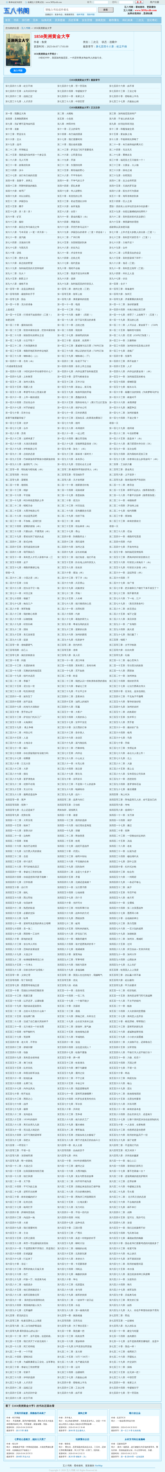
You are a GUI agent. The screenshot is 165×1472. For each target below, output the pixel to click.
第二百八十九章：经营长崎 (19, 624)
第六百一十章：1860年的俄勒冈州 (74, 1161)
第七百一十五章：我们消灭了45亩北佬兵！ (26, 1341)
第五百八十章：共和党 (68, 1109)
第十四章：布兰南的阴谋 (69, 134)
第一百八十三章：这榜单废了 (20, 438)
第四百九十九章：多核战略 (70, 970)
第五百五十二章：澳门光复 (19, 1063)
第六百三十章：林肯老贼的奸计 (21, 1197)
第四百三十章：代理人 (68, 851)
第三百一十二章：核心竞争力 (124, 660)
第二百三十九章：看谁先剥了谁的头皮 (24, 536)
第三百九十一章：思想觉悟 (122, 779)
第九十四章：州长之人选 (121, 273)
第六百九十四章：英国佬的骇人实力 (23, 1305)
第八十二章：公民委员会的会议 (125, 253)
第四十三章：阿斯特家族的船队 (21, 186)
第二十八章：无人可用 (16, 160)
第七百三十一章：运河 (68, 1367)
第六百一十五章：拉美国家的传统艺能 (24, 1171)
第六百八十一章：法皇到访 (122, 1279)
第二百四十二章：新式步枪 (19, 542)
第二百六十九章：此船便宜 (70, 588)
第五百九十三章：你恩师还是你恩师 (127, 1130)
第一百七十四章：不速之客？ (124, 418)
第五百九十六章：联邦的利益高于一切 (128, 1135)
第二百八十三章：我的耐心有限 (21, 614)
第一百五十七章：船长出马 (122, 387)
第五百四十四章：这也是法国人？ (74, 1047)
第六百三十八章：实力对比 (70, 1207)
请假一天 (113, 423)
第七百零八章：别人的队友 (122, 1326)
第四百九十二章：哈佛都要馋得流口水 (24, 959)
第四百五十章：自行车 (16, 887)
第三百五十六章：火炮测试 (19, 722)
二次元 (140, 20)
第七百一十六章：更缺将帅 (70, 1341)
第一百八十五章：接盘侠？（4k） (126, 438)
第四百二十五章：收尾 (68, 841)
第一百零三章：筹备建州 (121, 289)
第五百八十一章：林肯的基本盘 (125, 1109)
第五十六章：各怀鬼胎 (68, 206)
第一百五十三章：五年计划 (70, 382)
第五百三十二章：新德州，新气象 (74, 1026)
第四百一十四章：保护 (120, 820)
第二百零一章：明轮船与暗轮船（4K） (24, 469)
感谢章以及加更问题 (119, 227)
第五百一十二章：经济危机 (122, 990)
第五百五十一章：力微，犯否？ (125, 1057)
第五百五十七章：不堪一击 (122, 1068)
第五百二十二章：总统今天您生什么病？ (25, 1011)
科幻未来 (127, 20)
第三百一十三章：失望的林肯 (20, 665)
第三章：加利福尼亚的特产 (122, 113)
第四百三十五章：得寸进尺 (19, 861)
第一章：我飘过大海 (15, 113)
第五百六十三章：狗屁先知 (122, 1078)
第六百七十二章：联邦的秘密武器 (126, 1264)
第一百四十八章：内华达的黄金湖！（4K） (131, 371)
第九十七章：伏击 (118, 278)
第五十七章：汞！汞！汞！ (19, 211)
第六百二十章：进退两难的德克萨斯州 (128, 1176)
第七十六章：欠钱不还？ (121, 242)
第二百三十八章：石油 (120, 531)
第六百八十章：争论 (67, 1279)
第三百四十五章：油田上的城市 (73, 701)
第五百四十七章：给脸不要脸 (72, 1052)
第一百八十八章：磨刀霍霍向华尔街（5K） (131, 444)
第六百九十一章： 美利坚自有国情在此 (24, 1300)
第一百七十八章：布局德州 (70, 428)
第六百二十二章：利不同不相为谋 (74, 1181)
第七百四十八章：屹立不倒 (111, 46)
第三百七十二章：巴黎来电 (70, 748)
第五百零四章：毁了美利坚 (19, 980)
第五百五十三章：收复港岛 (70, 1063)
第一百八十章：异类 (15, 433)
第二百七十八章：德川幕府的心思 (74, 603)
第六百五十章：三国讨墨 (69, 1228)
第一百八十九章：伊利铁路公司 (21, 449)
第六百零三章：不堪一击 (17, 1150)
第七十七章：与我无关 (16, 247)
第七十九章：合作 (118, 247)
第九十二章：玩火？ (15, 273)
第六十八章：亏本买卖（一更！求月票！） (26, 232)
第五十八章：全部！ (67, 211)
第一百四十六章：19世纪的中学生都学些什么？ (29, 371)
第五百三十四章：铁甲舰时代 (20, 1032)
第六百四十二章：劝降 (120, 1212)
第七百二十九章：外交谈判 (122, 1362)
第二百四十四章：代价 (120, 542)
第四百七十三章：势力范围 (122, 923)
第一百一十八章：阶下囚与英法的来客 (76, 320)
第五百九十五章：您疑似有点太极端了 (76, 1135)
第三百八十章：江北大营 (17, 763)
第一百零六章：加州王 (120, 294)
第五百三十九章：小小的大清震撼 (126, 1037)
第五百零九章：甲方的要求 (122, 985)
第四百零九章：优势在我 (17, 815)
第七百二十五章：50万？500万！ (73, 1357)
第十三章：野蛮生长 (15, 134)
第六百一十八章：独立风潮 (19, 1176)
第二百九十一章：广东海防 (122, 624)
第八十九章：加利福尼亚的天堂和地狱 (24, 268)
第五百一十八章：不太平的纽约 (125, 1001)
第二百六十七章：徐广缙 (121, 583)
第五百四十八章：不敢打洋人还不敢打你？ (130, 1052)
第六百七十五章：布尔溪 (121, 1269)
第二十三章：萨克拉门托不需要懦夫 (75, 149)
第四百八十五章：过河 (120, 944)
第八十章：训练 (13, 253)
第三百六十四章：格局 (120, 732)
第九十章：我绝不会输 (68, 268)
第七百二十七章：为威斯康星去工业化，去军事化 (30, 1362)
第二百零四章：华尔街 (16, 474)
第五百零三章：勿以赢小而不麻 (125, 975)
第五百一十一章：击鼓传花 (70, 990)
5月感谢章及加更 (13, 366)
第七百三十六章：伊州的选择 (20, 1377)
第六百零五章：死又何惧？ (122, 1150)
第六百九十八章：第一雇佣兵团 (73, 1310)
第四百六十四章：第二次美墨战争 (126, 908)
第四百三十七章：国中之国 (122, 861)
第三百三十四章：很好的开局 (124, 681)
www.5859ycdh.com (146, 10)
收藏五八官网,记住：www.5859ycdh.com (45, 2)
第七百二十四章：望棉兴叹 (19, 1357)
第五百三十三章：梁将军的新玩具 (126, 1026)
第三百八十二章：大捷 (120, 763)
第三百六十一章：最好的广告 (124, 727)
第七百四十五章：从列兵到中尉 (21, 91)
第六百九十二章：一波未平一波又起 (75, 1300)
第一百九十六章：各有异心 (70, 459)
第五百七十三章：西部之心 (19, 1099)
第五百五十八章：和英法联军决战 (22, 1073)
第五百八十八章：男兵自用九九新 (22, 1124)
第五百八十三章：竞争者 (69, 1114)
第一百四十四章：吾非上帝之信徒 (74, 366)
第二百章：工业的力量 (120, 464)
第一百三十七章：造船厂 (121, 351)
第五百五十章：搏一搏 (68, 1057)
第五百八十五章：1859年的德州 (21, 1119)
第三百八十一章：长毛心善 (70, 763)
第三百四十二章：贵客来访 (70, 696)
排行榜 (26, 20)
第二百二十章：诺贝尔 (68, 500)
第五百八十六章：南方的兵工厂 (73, 1119)
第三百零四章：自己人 (16, 650)
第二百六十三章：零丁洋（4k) (72, 578)
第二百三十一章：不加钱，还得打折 (23, 521)
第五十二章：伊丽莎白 (16, 201)
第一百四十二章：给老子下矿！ (73, 361)
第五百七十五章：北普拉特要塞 (125, 1099)
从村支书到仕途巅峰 (135, 1439)
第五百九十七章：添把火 (17, 1140)
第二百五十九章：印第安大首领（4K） (128, 567)
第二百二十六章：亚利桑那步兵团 (74, 511)
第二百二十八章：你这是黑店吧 (21, 516)
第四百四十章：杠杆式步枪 (122, 867)
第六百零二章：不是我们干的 (124, 1145)
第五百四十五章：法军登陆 (122, 1047)
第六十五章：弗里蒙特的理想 (124, 222)
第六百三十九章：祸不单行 (122, 1207)
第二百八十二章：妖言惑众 (122, 609)
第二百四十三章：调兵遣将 (70, 542)
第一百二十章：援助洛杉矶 (19, 325)
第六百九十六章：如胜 (120, 1305)
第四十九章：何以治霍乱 (17, 196)
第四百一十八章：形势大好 (19, 830)
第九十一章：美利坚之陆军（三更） (127, 268)
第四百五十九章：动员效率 (19, 903)
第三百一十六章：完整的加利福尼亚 (23, 671)
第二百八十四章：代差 (68, 614)
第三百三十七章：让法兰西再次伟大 (127, 686)
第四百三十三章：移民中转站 (72, 856)
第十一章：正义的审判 (68, 129)
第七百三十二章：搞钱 (120, 1367)
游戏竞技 (100, 20)
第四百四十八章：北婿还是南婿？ (74, 882)
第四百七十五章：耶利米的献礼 (73, 928)
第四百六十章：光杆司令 (69, 903)
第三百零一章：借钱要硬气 (19, 645)
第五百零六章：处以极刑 (121, 980)
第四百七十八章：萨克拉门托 (72, 934)
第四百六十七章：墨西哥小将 (124, 913)
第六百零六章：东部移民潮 (19, 1155)
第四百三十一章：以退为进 (122, 851)
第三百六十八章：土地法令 (19, 743)
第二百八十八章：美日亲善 (122, 619)
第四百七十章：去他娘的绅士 (124, 918)
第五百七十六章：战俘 (16, 1104)
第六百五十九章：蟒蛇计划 (70, 1243)
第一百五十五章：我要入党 (19, 387)
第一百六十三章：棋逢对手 (122, 397)
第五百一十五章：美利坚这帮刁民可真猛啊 (130, 995)
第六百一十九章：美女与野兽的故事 (75, 1176)
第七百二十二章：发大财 (69, 1351)
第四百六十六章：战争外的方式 (73, 913)
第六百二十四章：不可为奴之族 (21, 1186)
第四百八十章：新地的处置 (19, 939)
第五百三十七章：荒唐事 (17, 1037)
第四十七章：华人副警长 (69, 191)
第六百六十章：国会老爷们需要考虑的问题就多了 (134, 1243)
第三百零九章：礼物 (119, 655)
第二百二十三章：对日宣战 (70, 505)
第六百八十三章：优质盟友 (70, 1284)
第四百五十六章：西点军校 (19, 897)
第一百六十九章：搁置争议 (122, 407)
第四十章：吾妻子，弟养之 (19, 180)
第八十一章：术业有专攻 (69, 253)
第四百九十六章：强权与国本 (72, 965)
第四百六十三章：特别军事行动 (73, 908)
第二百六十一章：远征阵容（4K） (126, 572)
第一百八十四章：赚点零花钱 (72, 438)
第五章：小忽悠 (65, 119)
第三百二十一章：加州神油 (122, 676)
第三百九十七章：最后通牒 (122, 789)
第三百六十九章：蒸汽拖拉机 (72, 743)
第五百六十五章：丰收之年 (70, 1083)
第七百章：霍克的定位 (16, 1315)
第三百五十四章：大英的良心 (72, 717)
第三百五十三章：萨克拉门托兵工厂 (23, 717)
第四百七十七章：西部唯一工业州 (22, 934)
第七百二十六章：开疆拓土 (122, 1357)
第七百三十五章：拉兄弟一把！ (125, 1372)
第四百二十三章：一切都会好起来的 (127, 836)
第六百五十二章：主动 (16, 1233)
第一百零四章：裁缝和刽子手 (20, 294)
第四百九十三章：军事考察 (70, 959)
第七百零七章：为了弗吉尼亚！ (73, 1326)
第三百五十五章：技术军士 (122, 717)
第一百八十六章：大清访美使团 (21, 444)
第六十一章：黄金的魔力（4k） (73, 217)
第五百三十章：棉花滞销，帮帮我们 (127, 1021)
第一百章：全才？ (118, 284)
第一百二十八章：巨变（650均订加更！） (130, 335)
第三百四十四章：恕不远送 (19, 701)
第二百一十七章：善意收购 (70, 495)
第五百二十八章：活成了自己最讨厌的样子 (26, 1021)
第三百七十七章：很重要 (17, 758)
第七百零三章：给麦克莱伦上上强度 (23, 1320)
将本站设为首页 (15, 2)
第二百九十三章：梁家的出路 (72, 629)
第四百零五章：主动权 (68, 805)
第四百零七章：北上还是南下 (20, 810)
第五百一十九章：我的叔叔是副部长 (23, 1006)
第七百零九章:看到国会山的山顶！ (22, 1331)
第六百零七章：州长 (67, 1155)
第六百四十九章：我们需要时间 (21, 1228)
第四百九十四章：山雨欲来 (122, 959)
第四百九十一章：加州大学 (122, 954)
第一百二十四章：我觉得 (69, 330)
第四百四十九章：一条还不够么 (125, 882)
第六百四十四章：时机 (68, 1217)
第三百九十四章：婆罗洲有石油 (125, 784)
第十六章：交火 (13, 139)
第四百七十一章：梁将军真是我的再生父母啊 (28, 923)
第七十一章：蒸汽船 (15, 237)
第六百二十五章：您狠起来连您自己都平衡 (78, 1186)
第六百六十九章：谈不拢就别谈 (125, 1259)
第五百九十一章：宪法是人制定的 (22, 1130)
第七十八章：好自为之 (68, 247)
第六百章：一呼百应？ (16, 1145)
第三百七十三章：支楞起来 (122, 748)
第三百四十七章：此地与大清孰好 (22, 707)
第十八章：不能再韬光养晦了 (124, 139)
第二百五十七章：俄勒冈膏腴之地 (22, 567)
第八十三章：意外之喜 (16, 258)
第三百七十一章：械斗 (16, 748)
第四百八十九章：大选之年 (19, 954)
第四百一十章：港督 (67, 815)
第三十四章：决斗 (14, 170)
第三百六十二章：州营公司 (19, 732)
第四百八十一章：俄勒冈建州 (72, 939)
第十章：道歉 (12, 129)
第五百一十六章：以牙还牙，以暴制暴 (24, 1001)
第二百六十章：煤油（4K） (71, 572)
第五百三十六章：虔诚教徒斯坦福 (126, 1032)
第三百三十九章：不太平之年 (72, 691)
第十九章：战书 (13, 144)
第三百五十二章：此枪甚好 (122, 712)
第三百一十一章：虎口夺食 (70, 660)
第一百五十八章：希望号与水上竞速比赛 (25, 392)
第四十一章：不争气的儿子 (70, 180)
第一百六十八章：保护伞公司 (72, 407)
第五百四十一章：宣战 (68, 1042)
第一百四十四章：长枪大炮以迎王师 (127, 309)
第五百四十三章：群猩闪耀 (19, 1047)
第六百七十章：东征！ (16, 1264)
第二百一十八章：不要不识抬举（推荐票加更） (133, 495)
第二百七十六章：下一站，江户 (125, 598)
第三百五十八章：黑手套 (121, 722)
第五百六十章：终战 (119, 1073)
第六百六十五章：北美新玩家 (72, 1253)
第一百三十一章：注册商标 (122, 340)
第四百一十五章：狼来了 (17, 825)
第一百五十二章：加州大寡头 (20, 382)
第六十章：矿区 (13, 217)
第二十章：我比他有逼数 (69, 144)
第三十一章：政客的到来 (17, 165)
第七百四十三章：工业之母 (122, 91)
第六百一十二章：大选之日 (19, 1166)
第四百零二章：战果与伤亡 (70, 799)
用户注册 (154, 2)
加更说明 (10, 320)
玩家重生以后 (82, 1439)
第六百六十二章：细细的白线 (72, 1248)
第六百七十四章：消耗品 (69, 1269)
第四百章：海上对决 (119, 794)
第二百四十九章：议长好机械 (72, 552)
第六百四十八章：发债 (120, 1222)
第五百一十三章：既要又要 (19, 995)
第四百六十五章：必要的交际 (20, 913)
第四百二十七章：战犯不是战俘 (73, 846)
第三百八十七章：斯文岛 (69, 774)
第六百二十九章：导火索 (121, 1192)
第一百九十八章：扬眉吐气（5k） (22, 464)
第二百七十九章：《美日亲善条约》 (127, 603)
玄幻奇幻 (152, 20)
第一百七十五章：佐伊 (16, 423)
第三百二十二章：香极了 (17, 681)
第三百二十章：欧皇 (67, 676)
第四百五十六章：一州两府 (122, 877)
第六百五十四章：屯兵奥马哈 (124, 1233)
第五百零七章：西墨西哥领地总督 (22, 985)
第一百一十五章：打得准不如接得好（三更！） (29, 315)
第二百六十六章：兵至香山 (70, 583)
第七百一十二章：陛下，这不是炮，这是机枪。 (29, 1336)
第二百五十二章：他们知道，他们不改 (76, 557)
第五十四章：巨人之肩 (120, 201)
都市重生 (114, 20)
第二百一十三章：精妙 (16, 490)
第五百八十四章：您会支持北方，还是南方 (130, 1114)
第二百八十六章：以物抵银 (19, 619)
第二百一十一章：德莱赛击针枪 (73, 485)
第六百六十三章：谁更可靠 (122, 1248)
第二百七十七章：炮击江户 (19, 603)
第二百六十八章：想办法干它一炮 (22, 588)
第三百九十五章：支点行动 (19, 789)
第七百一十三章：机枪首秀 (70, 1336)
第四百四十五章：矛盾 (68, 877)
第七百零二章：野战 (119, 1315)
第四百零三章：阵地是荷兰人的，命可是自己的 (133, 799)
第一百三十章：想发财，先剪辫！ (74, 340)
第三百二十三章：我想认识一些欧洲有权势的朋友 (82, 681)
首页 (7, 20)
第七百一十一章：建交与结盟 (124, 1331)
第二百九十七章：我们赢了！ (124, 634)
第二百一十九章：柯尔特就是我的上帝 (24, 500)
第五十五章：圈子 (14, 206)
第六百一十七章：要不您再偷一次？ (127, 1171)
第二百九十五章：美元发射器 (20, 634)
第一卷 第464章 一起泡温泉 (132, 1457)
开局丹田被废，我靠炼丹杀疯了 (30, 1413)
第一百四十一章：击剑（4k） (20, 361)
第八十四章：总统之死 (68, 258)
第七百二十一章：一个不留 (19, 1351)
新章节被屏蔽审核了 (15, 418)
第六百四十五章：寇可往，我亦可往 (127, 1217)
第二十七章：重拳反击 (120, 155)
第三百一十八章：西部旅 (121, 671)
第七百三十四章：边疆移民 (70, 1372)
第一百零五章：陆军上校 (69, 294)
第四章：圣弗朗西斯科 (16, 119)
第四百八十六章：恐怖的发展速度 (22, 949)
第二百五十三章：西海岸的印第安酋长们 (129, 557)
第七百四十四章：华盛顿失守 (72, 91)
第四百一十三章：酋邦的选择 (72, 820)
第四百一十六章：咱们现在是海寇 (74, 825)
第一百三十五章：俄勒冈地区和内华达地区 (26, 351)
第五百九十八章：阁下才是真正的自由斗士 (78, 1140)
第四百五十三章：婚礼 (16, 892)
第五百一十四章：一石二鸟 (70, 995)
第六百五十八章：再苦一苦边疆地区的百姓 (26, 1243)
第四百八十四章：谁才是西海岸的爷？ (76, 944)
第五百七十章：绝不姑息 (17, 1094)
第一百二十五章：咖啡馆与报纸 (125, 330)
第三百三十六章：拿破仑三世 (72, 686)
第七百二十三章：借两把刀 (122, 1351)
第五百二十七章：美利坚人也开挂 (126, 1016)
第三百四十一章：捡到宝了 (19, 696)
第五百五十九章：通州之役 (70, 1073)
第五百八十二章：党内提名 (19, 1114)
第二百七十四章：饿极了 (17, 598)
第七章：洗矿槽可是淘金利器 (20, 124)
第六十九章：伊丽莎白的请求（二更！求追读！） (82, 232)
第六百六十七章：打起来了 (19, 1259)
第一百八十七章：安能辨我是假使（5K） (77, 444)
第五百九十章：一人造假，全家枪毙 (127, 1124)
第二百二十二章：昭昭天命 (19, 505)
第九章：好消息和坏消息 (121, 124)
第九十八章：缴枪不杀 (16, 284)
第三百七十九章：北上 (120, 758)
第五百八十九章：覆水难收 (70, 1124)
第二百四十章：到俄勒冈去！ (72, 536)
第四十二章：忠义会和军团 (122, 180)
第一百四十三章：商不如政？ (124, 361)
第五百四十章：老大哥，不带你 (21, 1042)
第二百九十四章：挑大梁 (121, 629)
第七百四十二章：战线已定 (19, 96)
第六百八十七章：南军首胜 (122, 1290)
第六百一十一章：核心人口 (122, 1161)
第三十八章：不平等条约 (69, 175)
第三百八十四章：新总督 (69, 769)
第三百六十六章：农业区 (69, 738)
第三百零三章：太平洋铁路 (122, 645)
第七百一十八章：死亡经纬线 (20, 1346)
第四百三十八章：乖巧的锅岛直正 (22, 867)
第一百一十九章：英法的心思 (124, 320)
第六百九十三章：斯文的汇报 (124, 1300)
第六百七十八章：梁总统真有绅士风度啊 (129, 1274)
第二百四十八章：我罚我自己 (20, 552)
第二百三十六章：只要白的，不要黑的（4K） (28, 531)
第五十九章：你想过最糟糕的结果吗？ (128, 211)
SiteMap (98, 1465)
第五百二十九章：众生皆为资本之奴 (75, 1021)
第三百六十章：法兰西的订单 (72, 727)
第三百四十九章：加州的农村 (124, 707)
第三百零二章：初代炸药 (69, 645)
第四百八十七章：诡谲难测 (70, 949)
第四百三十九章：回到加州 (70, 867)
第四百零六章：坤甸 (119, 805)
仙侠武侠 (46, 20)
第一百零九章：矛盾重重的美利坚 (126, 299)
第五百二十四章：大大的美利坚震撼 (127, 1011)
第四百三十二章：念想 (16, 856)
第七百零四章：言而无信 (69, 1320)
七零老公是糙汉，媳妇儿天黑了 (30, 1439)
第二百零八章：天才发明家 (70, 480)
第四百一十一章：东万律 (121, 815)
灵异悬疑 (60, 20)
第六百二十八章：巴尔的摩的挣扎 (74, 1192)
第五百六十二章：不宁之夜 (70, 1078)
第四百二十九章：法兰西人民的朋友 (23, 851)
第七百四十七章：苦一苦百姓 (72, 86)
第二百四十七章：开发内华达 (124, 547)
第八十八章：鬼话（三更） (122, 263)
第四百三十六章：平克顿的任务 (73, 861)
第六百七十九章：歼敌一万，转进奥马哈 (25, 1279)
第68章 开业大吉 (23, 1457)
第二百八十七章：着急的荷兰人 (73, 619)
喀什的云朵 (135, 1413)
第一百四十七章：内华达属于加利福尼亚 (77, 371)
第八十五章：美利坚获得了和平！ (126, 258)
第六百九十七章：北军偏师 (19, 1310)
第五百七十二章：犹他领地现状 (125, 1094)
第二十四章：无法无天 (120, 149)
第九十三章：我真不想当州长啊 (73, 273)
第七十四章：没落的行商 (17, 242)
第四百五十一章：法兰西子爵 (72, 887)
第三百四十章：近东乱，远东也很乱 (127, 691)
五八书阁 (16, 10)
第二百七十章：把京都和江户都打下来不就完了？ (134, 588)
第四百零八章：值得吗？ (121, 810)
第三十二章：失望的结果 (69, 165)
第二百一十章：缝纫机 (16, 485)
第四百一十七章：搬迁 (120, 825)
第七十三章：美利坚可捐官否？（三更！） (130, 237)
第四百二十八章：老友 (120, 846)
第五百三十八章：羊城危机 (70, 1037)
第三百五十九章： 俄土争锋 (19, 727)
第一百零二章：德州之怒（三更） (74, 289)
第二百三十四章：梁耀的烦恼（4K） (23, 526)
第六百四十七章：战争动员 (70, 1222)
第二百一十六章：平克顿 (17, 495)
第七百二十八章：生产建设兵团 (73, 1362)
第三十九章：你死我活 (120, 175)
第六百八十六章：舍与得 (69, 1290)
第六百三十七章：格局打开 (19, 1207)
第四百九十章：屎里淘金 (69, 954)
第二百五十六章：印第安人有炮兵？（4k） (130, 562)
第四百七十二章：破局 (68, 923)
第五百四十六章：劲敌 (16, 1052)
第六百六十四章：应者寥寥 (19, 1253)
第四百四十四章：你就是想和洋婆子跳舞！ (26, 877)
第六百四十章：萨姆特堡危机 (20, 1212)
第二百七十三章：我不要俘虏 (124, 593)
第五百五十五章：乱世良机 (19, 1068)
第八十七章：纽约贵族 (68, 263)
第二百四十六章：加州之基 (70, 547)
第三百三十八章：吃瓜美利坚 (20, 691)
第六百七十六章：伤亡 (16, 1274)
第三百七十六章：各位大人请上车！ (127, 753)
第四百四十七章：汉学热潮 (19, 882)
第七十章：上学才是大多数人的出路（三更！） (133, 232)
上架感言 (10, 309)
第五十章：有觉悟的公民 (69, 196)
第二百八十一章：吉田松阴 (70, 609)
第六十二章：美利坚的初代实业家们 (127, 217)
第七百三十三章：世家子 (17, 1372)
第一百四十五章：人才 (120, 366)
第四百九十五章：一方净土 (19, 965)
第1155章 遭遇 (22, 1430)
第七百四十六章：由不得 (121, 86)
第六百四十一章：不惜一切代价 (73, 1212)
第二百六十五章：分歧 (16, 583)
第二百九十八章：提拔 (16, 640)
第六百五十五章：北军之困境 (20, 1238)
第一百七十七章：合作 (16, 428)
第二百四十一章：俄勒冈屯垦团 (125, 536)
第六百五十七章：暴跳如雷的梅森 (126, 1238)
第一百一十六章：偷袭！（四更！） (75, 315)
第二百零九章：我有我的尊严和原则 (127, 480)
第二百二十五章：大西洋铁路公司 (22, 511)
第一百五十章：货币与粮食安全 (73, 376)
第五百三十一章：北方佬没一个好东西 (24, 1026)
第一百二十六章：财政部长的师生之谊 (24, 335)
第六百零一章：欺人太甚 (69, 1145)
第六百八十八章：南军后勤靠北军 (22, 1295)
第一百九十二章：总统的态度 (20, 454)
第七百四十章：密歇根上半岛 (124, 96)
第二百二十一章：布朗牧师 (122, 500)
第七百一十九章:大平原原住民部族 (74, 1346)
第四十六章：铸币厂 (15, 191)
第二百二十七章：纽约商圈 (122, 511)
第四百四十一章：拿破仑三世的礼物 (23, 872)
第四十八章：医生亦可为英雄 (124, 191)
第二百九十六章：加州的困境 (72, 634)
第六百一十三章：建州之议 (70, 1166)
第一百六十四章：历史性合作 (20, 402)
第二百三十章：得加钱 (120, 516)
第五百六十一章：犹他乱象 (19, 1078)
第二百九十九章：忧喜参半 (70, 640)
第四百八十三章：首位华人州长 (21, 944)
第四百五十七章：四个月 (69, 897)
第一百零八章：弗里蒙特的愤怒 (73, 299)
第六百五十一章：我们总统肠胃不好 (127, 1228)
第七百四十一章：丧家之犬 (70, 96)
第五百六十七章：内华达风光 (20, 1088)
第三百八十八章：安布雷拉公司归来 (127, 774)
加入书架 (18, 70)
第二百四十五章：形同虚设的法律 (22, 547)
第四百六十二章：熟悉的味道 (20, 908)
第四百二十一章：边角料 (17, 836)
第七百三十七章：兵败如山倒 (124, 101)
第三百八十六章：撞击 (16, 774)
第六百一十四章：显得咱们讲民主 (126, 1166)
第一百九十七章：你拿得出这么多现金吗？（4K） (134, 459)
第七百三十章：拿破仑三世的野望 (22, 1367)
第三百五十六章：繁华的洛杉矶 (125, 701)
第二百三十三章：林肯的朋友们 (125, 521)
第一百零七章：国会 (15, 299)
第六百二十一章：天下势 (17, 1181)
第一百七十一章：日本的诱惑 (72, 413)
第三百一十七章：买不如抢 (70, 671)
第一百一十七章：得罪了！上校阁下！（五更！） (134, 315)
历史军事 (73, 20)
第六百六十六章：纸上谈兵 (122, 1253)
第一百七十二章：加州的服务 (124, 413)
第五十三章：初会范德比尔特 (72, 201)
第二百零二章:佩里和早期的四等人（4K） (78, 469)
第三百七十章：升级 (119, 743)
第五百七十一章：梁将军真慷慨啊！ (75, 1094)
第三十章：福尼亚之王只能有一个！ (127, 160)
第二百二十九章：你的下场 (70, 516)
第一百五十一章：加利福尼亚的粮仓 (127, 376)
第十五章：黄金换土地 (120, 134)
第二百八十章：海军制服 (17, 609)
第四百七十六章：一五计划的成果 (126, 928)
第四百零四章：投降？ (16, 805)
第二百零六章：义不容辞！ (122, 474)
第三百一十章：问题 (15, 660)
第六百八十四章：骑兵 (120, 1284)
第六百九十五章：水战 (68, 1305)
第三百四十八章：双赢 (68, 707)
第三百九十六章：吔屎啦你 (70, 789)
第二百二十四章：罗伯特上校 (124, 505)
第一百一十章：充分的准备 (19, 304)
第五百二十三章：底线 (68, 1011)
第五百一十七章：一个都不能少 (73, 1001)
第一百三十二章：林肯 (68, 521)
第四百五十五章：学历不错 (122, 892)
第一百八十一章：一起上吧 (70, 433)
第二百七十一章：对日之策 (19, 593)
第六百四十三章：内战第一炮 (20, 1217)
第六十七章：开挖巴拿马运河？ (73, 227)
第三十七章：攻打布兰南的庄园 (21, 175)
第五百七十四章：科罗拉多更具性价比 (76, 1099)
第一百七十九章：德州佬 (121, 428)
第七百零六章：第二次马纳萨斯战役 (23, 1326)
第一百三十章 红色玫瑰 (131, 1430)
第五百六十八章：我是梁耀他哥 (73, 1088)
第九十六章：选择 (66, 278)
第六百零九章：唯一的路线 (19, 1161)
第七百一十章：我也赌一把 (70, 1331)
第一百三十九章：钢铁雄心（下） (74, 356)
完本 (35, 20)
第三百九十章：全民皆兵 (69, 779)
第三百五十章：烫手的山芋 (19, 712)
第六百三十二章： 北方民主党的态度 (127, 1197)
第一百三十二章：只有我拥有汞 (21, 346)
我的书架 (91, 14)
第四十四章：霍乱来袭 (68, 186)
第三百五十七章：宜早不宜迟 (72, 722)
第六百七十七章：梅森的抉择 (72, 1274)
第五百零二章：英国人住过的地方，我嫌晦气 (79, 975)
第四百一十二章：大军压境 (19, 820)
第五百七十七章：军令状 (69, 1104)
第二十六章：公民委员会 (69, 155)
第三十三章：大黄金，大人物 (124, 165)
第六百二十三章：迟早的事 (122, 1181)
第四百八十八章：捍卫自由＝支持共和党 (129, 949)
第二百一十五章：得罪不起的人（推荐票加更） (133, 490)
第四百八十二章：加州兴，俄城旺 (126, 939)
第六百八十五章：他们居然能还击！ (23, 1290)
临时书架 (80, 14)
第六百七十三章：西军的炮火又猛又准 (24, 1269)
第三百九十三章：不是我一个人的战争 (76, 784)
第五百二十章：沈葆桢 (68, 1006)
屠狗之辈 (82, 1413)
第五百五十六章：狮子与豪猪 (72, 1068)
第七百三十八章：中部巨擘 (70, 101)
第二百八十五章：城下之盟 (122, 614)
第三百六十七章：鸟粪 (120, 738)
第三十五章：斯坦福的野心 (70, 170)
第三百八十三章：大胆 (16, 769)
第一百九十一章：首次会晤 (122, 449)
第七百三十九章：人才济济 (19, 101)
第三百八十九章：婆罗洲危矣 (20, 779)
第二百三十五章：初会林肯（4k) (73, 526)
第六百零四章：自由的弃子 (70, 1150)
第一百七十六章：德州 (68, 423)
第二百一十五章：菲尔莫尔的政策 (126, 665)
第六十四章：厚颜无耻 (68, 222)
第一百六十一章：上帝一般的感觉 (22, 397)
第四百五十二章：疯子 (120, 887)
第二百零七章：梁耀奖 (16, 480)
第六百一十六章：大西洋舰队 (72, 1171)
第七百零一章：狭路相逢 (69, 1315)
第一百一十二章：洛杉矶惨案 (124, 304)
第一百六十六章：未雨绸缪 (122, 402)
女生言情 (87, 20)
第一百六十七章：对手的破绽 (20, 407)
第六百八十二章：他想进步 (19, 1284)
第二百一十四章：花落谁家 (70, 490)
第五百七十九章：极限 (16, 1109)
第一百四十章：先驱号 (120, 356)
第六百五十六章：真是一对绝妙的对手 (76, 1238)
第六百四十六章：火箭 (16, 1222)
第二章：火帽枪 (65, 113)
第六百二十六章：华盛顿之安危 (125, 1186)
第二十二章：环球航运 (16, 149)
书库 (16, 20)
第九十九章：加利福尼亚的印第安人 (75, 284)
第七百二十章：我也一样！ (122, 1346)
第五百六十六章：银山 (120, 1083)
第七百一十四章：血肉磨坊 (122, 1336)
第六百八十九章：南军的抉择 (72, 1295)
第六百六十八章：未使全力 (70, 1259)
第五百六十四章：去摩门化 (19, 1083)
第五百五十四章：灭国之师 (122, 1063)
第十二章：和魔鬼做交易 (121, 129)
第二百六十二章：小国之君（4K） (22, 578)
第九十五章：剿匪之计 (16, 278)
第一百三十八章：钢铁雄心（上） (22, 356)
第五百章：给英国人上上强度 (124, 970)
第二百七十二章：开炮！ (69, 593)
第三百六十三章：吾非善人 (70, 732)
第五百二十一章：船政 (120, 1006)
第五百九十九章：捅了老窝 (122, 1140)
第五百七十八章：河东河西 (122, 1104)
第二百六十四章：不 (119, 578)
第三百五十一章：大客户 (69, 712)
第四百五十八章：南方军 (121, 897)
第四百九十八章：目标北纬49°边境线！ (25, 970)
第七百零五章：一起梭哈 (121, 1320)
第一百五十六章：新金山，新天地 (74, 387)
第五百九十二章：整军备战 (70, 1130)
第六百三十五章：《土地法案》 (73, 1202)
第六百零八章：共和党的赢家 (124, 1155)
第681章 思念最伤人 (76, 1430)
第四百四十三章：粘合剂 (121, 872)
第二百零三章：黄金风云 (121, 469)
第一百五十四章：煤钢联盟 (122, 382)
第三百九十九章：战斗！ (69, 794)
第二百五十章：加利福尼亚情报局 (126, 552)
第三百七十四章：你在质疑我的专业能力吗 (26, 753)
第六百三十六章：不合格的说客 (125, 1202)
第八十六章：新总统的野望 (19, 263)
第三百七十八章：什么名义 (70, 758)
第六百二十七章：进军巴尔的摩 (21, 1192)
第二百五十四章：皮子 (16, 562)
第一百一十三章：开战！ (69, 309)
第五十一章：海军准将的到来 (124, 196)
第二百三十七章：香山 (68, 531)
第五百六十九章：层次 (120, 1088)
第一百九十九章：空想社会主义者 (74, 464)
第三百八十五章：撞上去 (121, 769)
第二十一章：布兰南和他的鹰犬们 (126, 144)
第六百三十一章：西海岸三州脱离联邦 (76, 1197)
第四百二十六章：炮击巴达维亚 (21, 846)
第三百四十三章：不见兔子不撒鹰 (126, 696)
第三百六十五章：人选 (16, 738)
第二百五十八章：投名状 (69, 567)
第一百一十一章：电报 (68, 304)
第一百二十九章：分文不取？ (20, 340)
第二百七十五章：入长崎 (69, 598)
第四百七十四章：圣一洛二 (19, 928)
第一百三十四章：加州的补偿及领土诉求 (129, 346)
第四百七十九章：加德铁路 (122, 934)
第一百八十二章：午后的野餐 (124, 433)
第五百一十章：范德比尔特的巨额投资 (24, 990)
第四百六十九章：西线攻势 (70, 918)
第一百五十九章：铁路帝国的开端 (74, 392)
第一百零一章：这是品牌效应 (20, 289)
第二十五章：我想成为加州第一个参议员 (25, 155)
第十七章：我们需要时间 (69, 139)
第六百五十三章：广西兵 (69, 1233)
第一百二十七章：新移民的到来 (73, 335)
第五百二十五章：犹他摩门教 (20, 1016)
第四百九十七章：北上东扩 (122, 965)
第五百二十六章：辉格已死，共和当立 (76, 1016)
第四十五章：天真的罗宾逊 (122, 186)
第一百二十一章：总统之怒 (70, 325)
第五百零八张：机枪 (67, 985)
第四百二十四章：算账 (16, 841)
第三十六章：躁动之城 (120, 170)
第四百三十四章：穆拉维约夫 (124, 856)
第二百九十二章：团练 (16, 629)
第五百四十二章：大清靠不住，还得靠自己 (130, 1042)
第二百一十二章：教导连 (121, 485)
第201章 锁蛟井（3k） (77, 1457)
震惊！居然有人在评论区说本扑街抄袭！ (129, 206)
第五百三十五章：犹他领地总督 (73, 1032)
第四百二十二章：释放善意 (70, 836)
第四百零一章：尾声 (15, 799)
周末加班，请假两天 (67, 810)
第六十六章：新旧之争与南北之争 (22, 227)
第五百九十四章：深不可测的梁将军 (23, 1135)
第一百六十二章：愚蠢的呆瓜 (72, 397)
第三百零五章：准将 (67, 650)
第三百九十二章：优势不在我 (20, 784)
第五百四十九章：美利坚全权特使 (22, 1057)
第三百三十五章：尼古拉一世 (20, 686)
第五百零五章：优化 (67, 980)
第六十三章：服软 (14, 222)
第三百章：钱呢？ (118, 640)
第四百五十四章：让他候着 (70, 892)
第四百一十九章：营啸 (68, 830)
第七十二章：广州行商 (68, 237)
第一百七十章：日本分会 (17, 413)
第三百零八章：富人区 (68, 655)
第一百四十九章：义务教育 (19, 376)
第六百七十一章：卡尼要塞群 (72, 1264)
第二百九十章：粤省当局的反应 (73, 624)
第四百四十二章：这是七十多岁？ (74, 872)
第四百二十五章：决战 (120, 841)
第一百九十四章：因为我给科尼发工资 (128, 454)
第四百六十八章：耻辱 (16, 918)
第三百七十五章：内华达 (69, 753)
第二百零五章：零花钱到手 (70, 474)
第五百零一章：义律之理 (17, 975)
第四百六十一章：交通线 (121, 903)
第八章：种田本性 (66, 124)
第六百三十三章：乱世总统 (19, 1202)
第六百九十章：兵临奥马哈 (122, 1295)
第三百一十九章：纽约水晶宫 (20, 676)
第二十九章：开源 (66, 160)
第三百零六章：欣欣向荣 (121, 650)
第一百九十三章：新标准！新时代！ (75, 454)
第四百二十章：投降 (119, 830)
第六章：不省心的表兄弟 (121, 119)
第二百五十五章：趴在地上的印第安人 (76, 562)
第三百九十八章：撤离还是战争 (21, 794)
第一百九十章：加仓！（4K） (72, 449)
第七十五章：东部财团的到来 (72, 242)
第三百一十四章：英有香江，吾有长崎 (76, 665)
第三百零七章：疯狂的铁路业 (20, 655)
